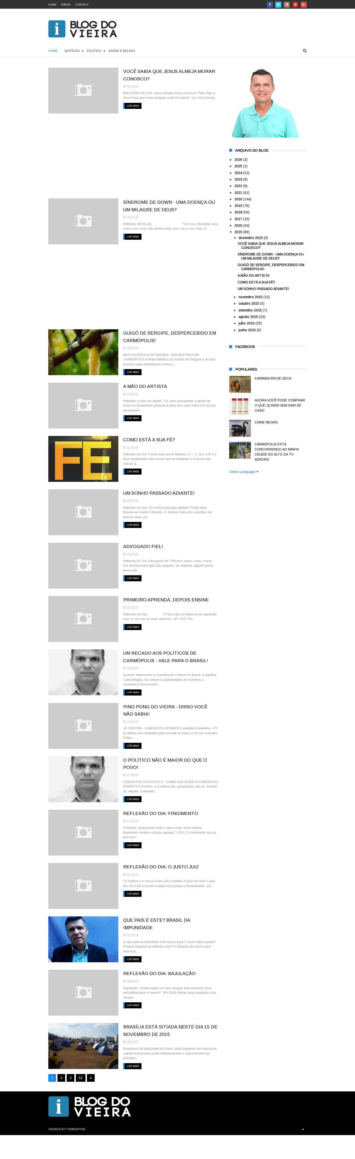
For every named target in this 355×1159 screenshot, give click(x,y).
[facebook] (270, 5)
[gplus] (304, 5)
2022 (238, 186)
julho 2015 (247, 323)
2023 (238, 179)
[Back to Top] (303, 1129)
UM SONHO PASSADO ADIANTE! (159, 493)
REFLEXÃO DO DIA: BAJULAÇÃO (159, 973)
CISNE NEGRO (266, 422)
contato (81, 4)
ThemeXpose (75, 1129)
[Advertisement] (134, 158)
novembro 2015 (251, 297)
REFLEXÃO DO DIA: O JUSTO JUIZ (161, 866)
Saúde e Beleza (121, 51)
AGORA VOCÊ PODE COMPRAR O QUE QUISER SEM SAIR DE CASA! (280, 405)
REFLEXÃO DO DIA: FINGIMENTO (160, 813)
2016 (238, 225)
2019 (238, 206)
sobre (66, 4)
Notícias (72, 51)
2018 (238, 212)
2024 (238, 173)
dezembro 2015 (251, 238)
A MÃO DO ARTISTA (145, 386)
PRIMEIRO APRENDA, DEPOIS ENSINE (166, 599)
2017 (238, 219)
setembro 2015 (251, 310)
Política (94, 51)
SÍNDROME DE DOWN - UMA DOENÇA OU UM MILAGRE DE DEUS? (271, 256)
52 (81, 1078)
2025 (238, 166)
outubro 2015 (249, 303)
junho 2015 (248, 330)
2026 (238, 160)
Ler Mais (133, 105)
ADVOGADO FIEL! (143, 546)
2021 (238, 193)
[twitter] (278, 5)
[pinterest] (295, 5)
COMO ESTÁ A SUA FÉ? (149, 439)
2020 (238, 199)
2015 (238, 232)
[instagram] (287, 5)
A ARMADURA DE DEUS (273, 378)
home (52, 4)
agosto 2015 (249, 317)
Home (53, 51)
